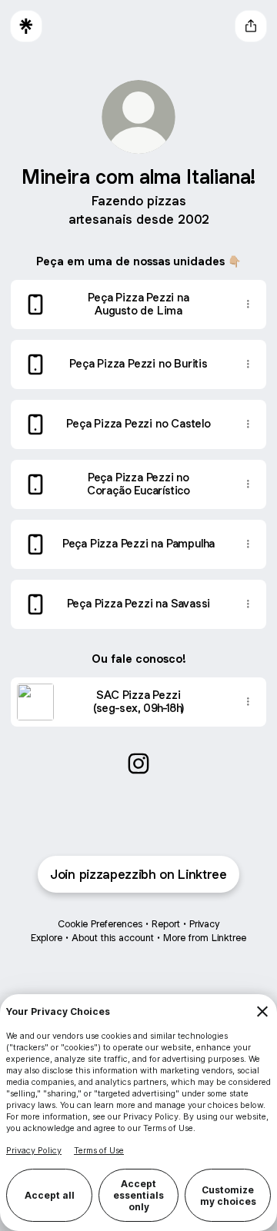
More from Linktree (204, 937)
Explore (46, 937)
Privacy (204, 923)
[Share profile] (250, 26)
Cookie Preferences (100, 923)
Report (166, 923)
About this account (113, 937)
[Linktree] (26, 26)
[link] (138, 763)
